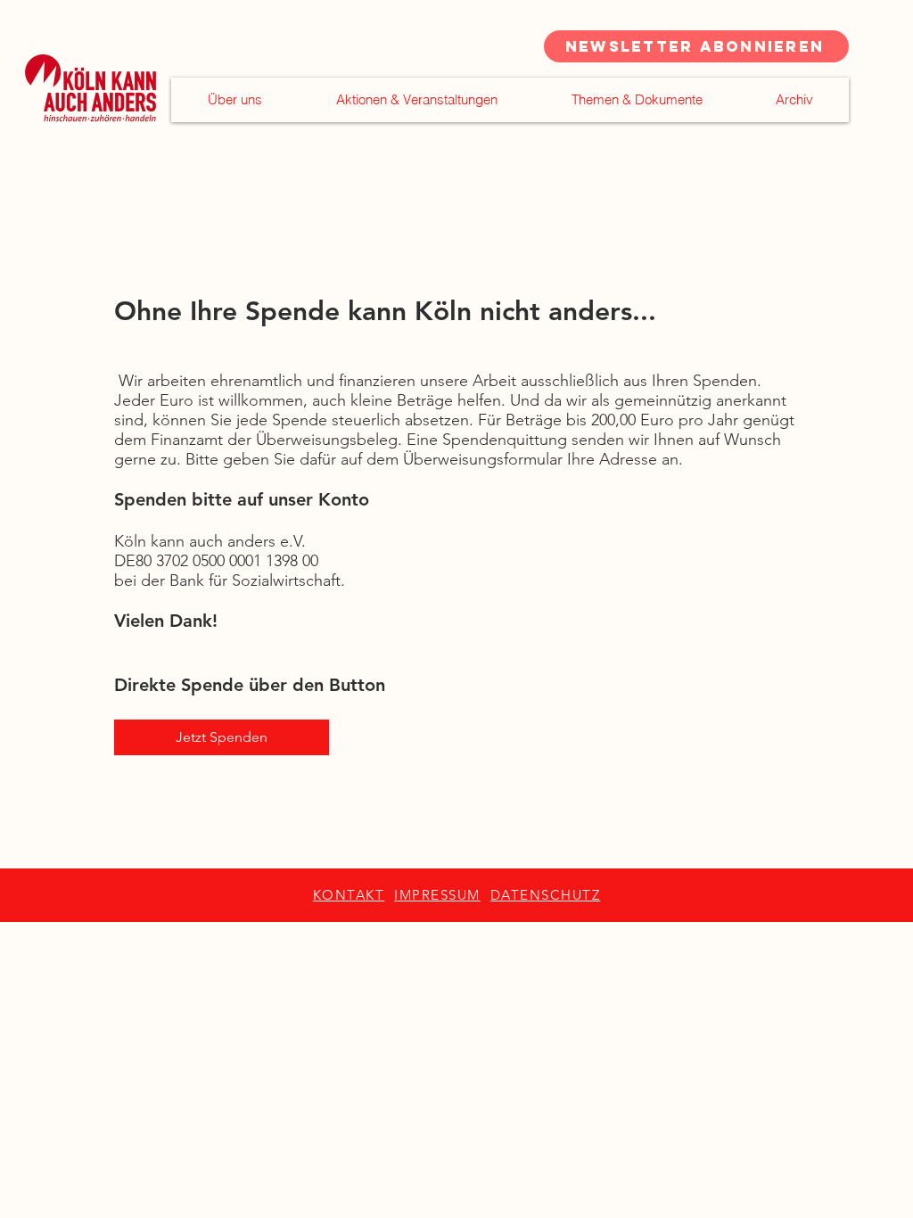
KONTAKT (349, 894)
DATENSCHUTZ (545, 894)
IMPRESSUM (437, 894)
